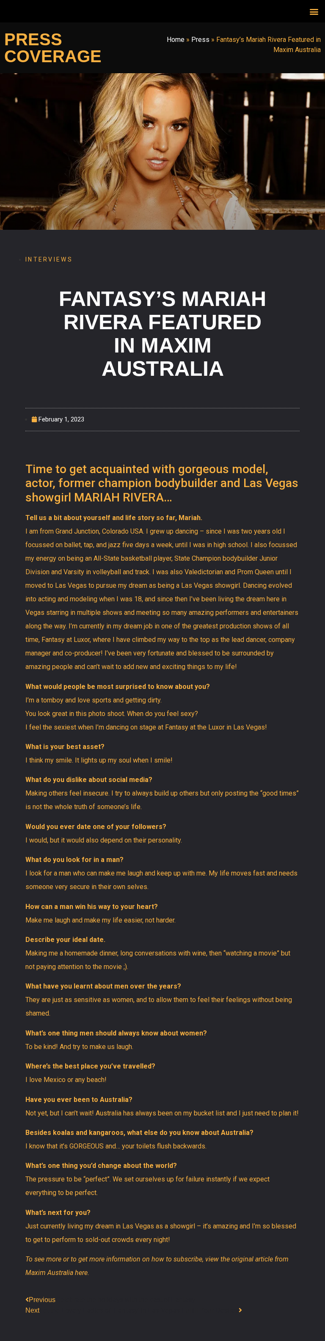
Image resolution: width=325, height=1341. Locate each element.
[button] (314, 11)
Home (176, 40)
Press (200, 40)
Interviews (49, 259)
